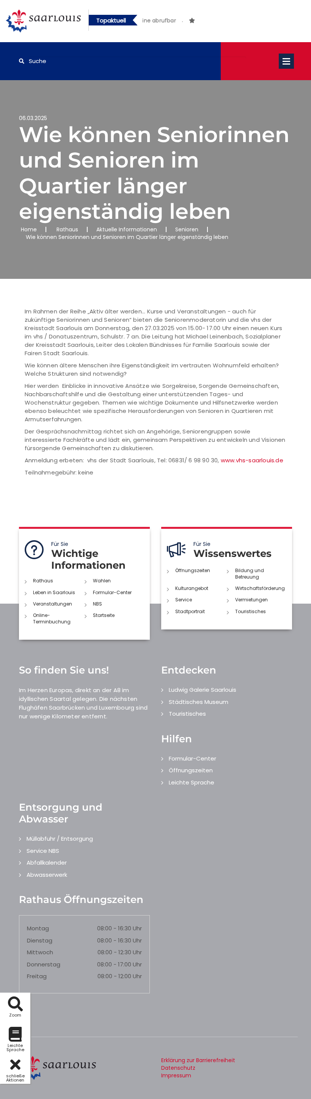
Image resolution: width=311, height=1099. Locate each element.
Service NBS (43, 851)
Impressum (176, 1075)
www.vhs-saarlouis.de (252, 460)
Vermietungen (251, 599)
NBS (97, 604)
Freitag (37, 976)
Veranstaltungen (52, 604)
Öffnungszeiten (192, 570)
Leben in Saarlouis (54, 592)
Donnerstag (43, 964)
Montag (38, 928)
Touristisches (250, 611)
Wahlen (102, 580)
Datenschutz (178, 1068)
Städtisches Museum (198, 702)
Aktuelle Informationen (126, 229)
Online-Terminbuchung (52, 618)
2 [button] (182, 21)
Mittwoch (40, 952)
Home (29, 229)
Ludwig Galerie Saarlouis (202, 690)
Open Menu (286, 61)
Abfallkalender (47, 863)
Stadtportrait (190, 611)
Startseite (104, 615)
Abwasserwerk (47, 875)
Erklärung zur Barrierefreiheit (198, 1060)
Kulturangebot (191, 588)
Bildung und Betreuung (249, 573)
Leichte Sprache (191, 782)
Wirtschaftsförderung (260, 588)
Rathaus (67, 229)
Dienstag (39, 940)
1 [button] (171, 21)
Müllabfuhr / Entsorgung (60, 839)
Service (183, 599)
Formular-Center (112, 592)
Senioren (186, 229)
